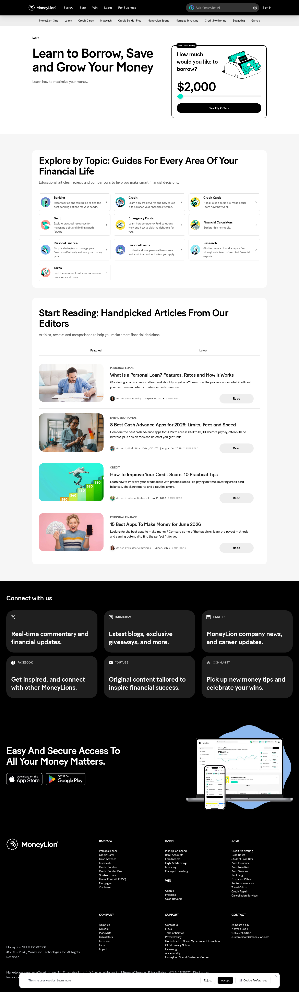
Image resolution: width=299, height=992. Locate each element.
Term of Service (174, 933)
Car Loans (105, 887)
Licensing (171, 949)
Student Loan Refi (242, 859)
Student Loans (108, 875)
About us (104, 925)
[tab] (96, 350)
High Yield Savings (176, 863)
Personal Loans (108, 851)
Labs (102, 945)
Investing (170, 867)
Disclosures (201, 972)
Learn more (64, 980)
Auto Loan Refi (240, 867)
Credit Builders (108, 867)
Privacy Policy (173, 937)
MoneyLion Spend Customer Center (187, 957)
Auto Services (239, 871)
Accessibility (172, 953)
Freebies (170, 895)
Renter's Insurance (242, 883)
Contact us (171, 925)
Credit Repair (239, 891)
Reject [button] (208, 980)
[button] (253, 980)
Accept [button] (225, 980)
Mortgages (105, 883)
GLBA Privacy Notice (177, 945)
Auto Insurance (240, 863)
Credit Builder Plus (110, 871)
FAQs (168, 929)
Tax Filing (237, 875)
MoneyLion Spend (176, 851)
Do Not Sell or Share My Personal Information (192, 941)
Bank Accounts (174, 855)
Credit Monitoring (242, 851)
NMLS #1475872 (179, 972)
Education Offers (241, 879)
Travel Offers (239, 887)
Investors (104, 941)
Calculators (106, 937)
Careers (104, 929)
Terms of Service (134, 972)
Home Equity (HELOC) (112, 879)
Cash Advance (107, 859)
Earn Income (172, 859)
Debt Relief (238, 855)
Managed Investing (176, 871)
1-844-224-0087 (241, 933)
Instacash (104, 863)
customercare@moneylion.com (250, 937)
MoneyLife (105, 933)
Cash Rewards (173, 899)
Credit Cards (107, 855)
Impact (103, 949)
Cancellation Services (244, 895)
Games (169, 890)
